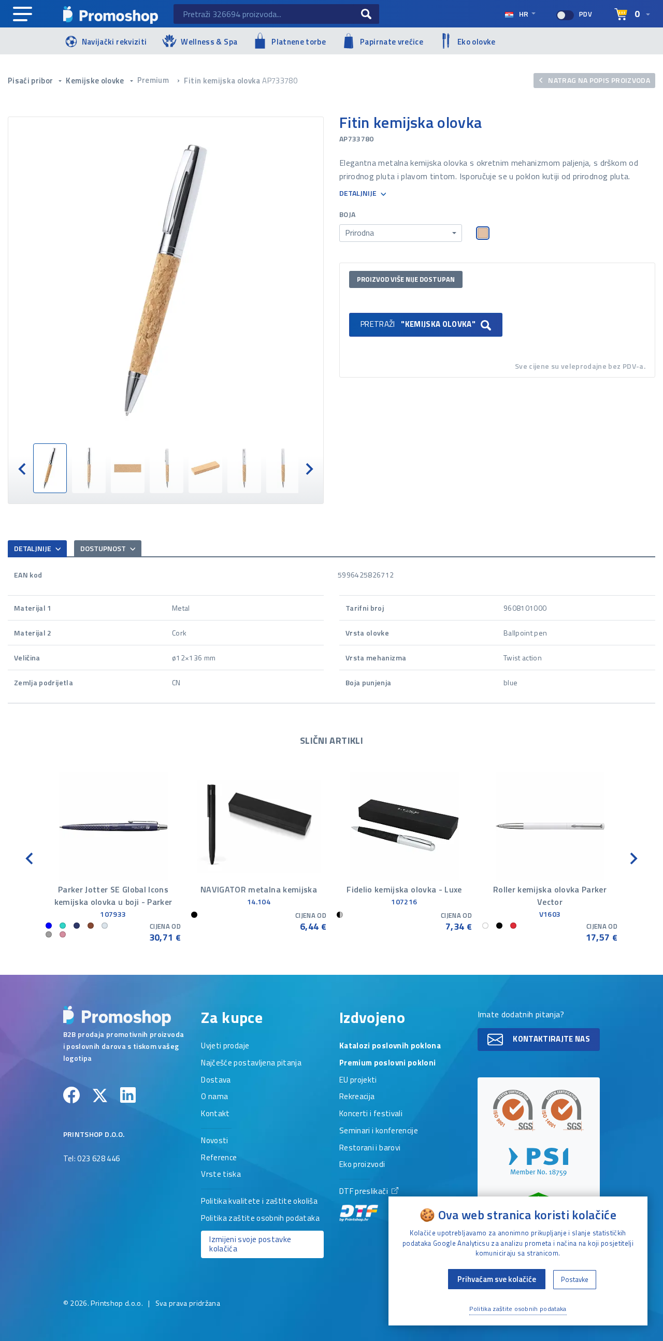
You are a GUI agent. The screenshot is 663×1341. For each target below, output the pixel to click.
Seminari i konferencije (378, 1131)
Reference (219, 1158)
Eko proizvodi (362, 1165)
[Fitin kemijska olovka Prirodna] (165, 280)
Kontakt (215, 1114)
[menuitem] (50, 468)
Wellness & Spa (209, 42)
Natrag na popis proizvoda (598, 80)
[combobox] (400, 233)
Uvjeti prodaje (225, 1046)
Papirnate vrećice (391, 42)
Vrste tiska (221, 1175)
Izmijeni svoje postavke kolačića (250, 1244)
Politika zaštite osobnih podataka (260, 1219)
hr (523, 13)
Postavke (574, 1279)
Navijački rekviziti (114, 42)
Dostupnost (103, 548)
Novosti (214, 1141)
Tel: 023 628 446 (91, 1159)
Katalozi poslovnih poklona (390, 1046)
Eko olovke (476, 42)
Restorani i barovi (369, 1148)
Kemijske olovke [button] (96, 80)
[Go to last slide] (23, 468)
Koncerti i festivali (370, 1114)
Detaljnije (358, 193)
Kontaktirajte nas (550, 1039)
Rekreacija (357, 1097)
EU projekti (358, 1080)
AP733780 (279, 80)
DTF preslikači (364, 1192)
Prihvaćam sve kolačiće (496, 1279)
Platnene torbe (298, 42)
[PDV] (565, 15)
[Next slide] (308, 468)
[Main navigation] (22, 14)
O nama (214, 1097)
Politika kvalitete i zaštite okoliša (259, 1201)
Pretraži (418, 324)
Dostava (215, 1080)
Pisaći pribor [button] (31, 80)
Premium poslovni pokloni (387, 1063)
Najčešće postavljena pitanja (251, 1063)
